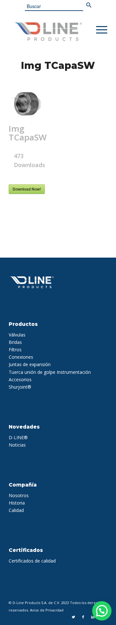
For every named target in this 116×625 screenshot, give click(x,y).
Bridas (15, 342)
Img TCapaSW (58, 65)
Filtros (15, 349)
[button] (101, 610)
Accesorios (20, 379)
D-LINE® (18, 437)
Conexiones (21, 357)
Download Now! (27, 189)
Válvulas (17, 335)
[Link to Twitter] (73, 617)
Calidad (16, 510)
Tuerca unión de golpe (32, 372)
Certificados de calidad (32, 561)
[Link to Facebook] (83, 617)
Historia (17, 503)
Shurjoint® (20, 387)
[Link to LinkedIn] (93, 617)
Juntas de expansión (30, 364)
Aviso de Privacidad (46, 610)
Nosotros (19, 495)
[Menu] (98, 30)
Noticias (17, 445)
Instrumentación (74, 372)
